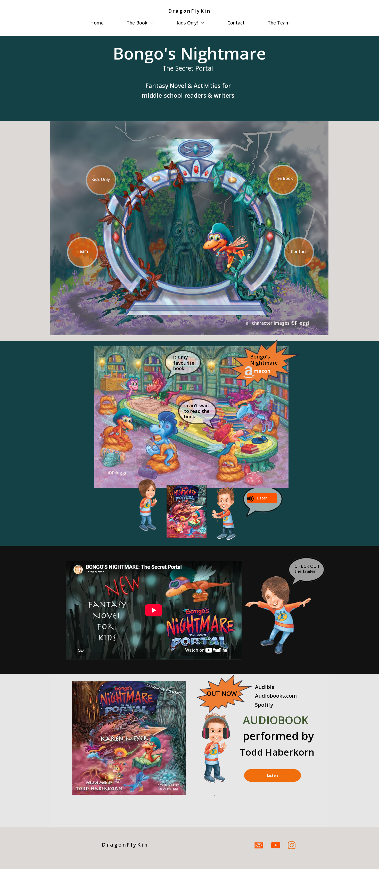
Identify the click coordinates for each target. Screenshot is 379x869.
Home (97, 23)
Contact (236, 23)
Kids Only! (188, 23)
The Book (138, 23)
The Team (279, 23)
